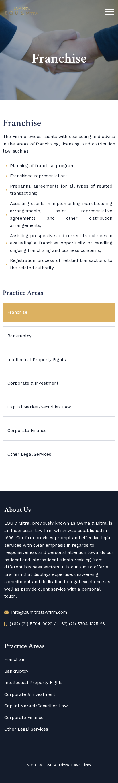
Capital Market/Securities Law (39, 407)
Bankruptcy (19, 335)
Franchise (17, 312)
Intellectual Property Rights (36, 359)
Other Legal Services (29, 454)
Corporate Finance (27, 430)
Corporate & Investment (32, 383)
